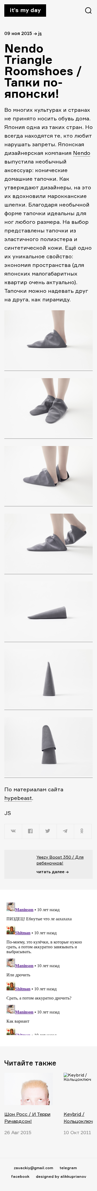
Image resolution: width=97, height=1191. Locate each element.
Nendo (81, 152)
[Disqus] (48, 967)
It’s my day (25, 9)
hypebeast (18, 798)
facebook (20, 1176)
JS (40, 33)
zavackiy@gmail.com (33, 1167)
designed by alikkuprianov (61, 1176)
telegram (68, 1167)
